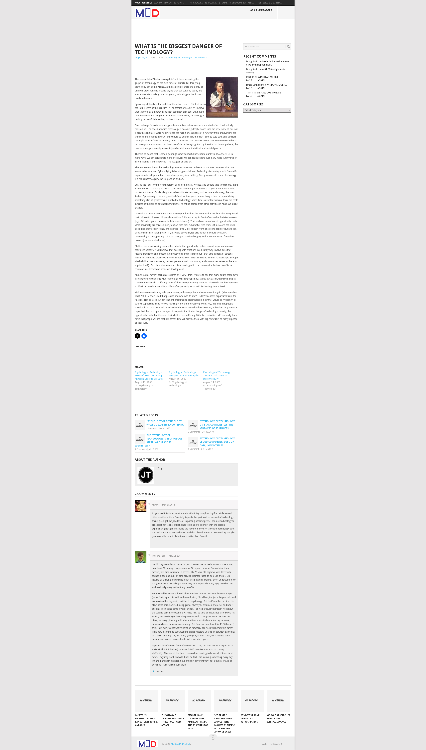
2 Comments (201, 57)
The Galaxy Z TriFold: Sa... (203, 3)
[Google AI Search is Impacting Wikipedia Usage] (278, 701)
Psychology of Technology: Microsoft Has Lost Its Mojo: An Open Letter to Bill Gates (149, 375)
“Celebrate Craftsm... (270, 3)
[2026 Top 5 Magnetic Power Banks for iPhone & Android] (146, 701)
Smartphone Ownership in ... (238, 3)
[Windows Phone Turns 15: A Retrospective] (252, 701)
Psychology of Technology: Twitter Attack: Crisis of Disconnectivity (217, 375)
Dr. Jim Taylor (141, 57)
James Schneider (254, 84)
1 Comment (151, 428)
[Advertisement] (195, 30)
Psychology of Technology (179, 57)
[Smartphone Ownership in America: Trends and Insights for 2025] (199, 701)
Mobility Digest (180, 744)
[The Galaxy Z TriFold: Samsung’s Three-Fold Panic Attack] (173, 701)
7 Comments (141, 449)
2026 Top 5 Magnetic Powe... (169, 3)
